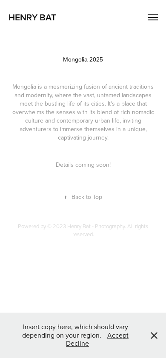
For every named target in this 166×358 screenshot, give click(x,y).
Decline (77, 343)
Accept (118, 335)
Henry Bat (32, 17)
